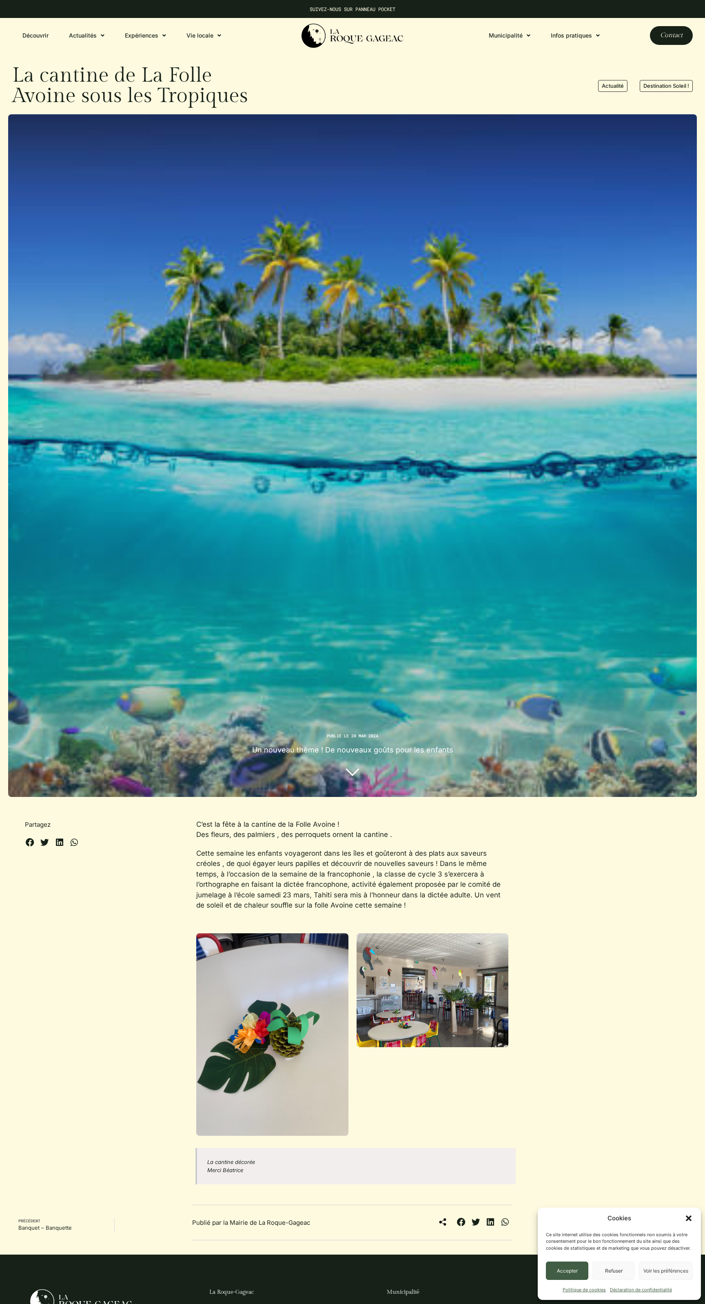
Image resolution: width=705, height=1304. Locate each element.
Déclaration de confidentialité (641, 1290)
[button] (689, 1218)
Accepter (567, 1271)
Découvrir (35, 35)
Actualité (613, 85)
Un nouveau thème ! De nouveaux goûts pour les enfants (352, 749)
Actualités (83, 35)
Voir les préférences (665, 1271)
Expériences (141, 35)
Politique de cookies (584, 1290)
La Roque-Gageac (231, 1292)
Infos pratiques (571, 35)
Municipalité (403, 1292)
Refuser (614, 1271)
